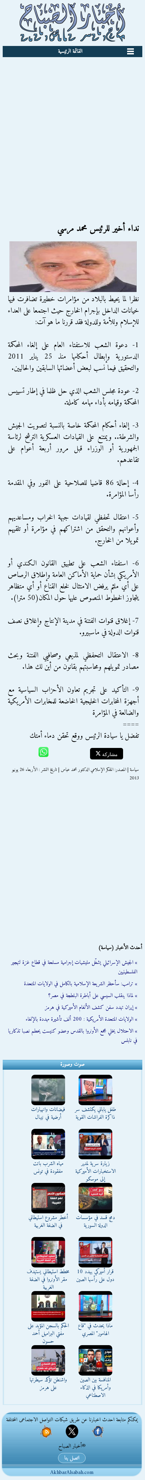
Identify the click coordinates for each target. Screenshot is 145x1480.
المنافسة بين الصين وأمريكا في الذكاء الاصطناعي (95, 1387)
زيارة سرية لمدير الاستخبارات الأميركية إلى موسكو (95, 1171)
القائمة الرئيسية (70, 51)
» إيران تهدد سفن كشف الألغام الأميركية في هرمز (91, 1007)
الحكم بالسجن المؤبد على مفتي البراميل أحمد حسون (48, 1333)
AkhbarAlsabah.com (71, 1472)
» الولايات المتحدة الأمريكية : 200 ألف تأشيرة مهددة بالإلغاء (81, 1019)
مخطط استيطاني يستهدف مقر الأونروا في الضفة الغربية (48, 1279)
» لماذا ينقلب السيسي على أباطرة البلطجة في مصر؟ (92, 995)
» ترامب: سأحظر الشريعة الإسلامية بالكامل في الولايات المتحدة (80, 984)
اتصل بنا (71, 1458)
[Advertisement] (72, 133)
